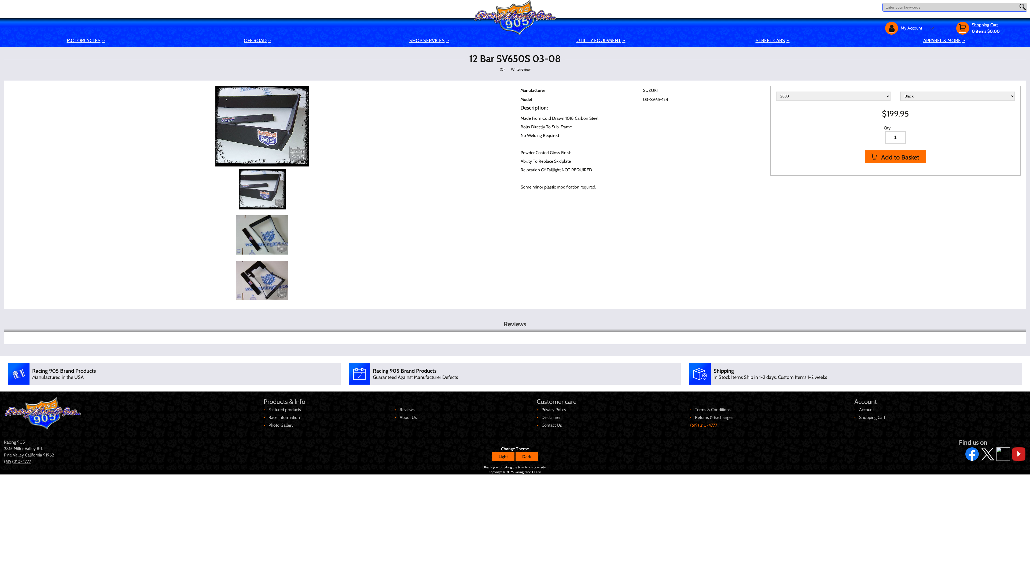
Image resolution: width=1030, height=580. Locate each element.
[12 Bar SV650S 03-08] (262, 188)
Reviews (407, 409)
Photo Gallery (280, 425)
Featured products (284, 409)
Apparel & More (942, 41)
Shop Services (427, 41)
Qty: (887, 127)
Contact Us (552, 425)
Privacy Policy (554, 409)
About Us (408, 417)
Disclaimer (551, 417)
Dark (526, 456)
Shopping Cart (872, 417)
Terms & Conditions (713, 409)
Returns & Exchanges (714, 417)
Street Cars (770, 41)
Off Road (255, 41)
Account (866, 409)
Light (503, 456)
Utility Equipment (598, 41)
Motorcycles (84, 41)
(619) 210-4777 (703, 425)
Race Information (284, 417)
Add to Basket (899, 157)
